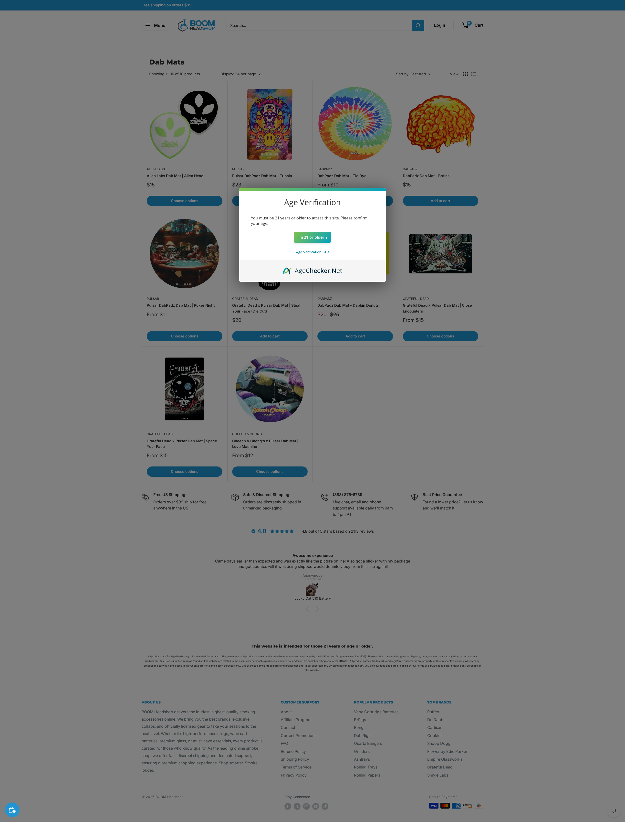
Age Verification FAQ (312, 252)
